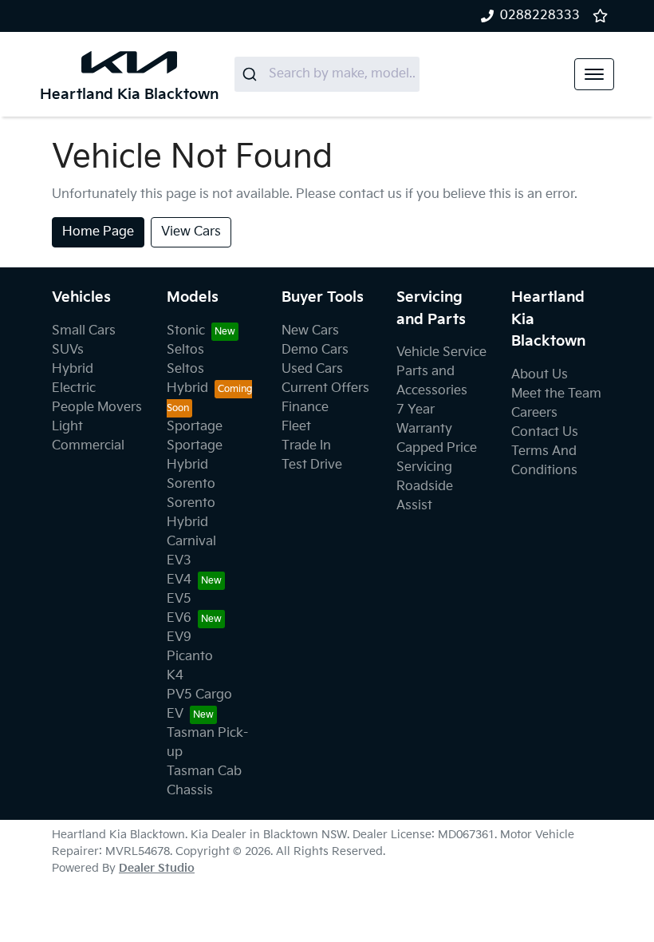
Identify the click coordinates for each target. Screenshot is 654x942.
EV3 (179, 560)
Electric (74, 388)
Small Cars (84, 330)
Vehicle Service (441, 352)
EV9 (179, 637)
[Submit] (251, 74)
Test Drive (312, 465)
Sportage (195, 426)
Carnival (191, 541)
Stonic (186, 330)
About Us (539, 374)
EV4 (179, 580)
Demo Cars (315, 350)
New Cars (310, 330)
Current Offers (325, 388)
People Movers (97, 407)
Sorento (191, 484)
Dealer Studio (157, 868)
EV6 (179, 618)
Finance (305, 407)
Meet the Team (556, 394)
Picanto (190, 656)
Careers (534, 413)
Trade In (306, 445)
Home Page (98, 231)
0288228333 (540, 15)
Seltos (185, 350)
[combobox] (327, 74)
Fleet (296, 426)
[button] (594, 74)
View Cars (191, 231)
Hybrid (72, 369)
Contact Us (544, 432)
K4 (175, 675)
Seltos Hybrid (187, 379)
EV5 (179, 599)
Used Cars (312, 369)
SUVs (68, 350)
